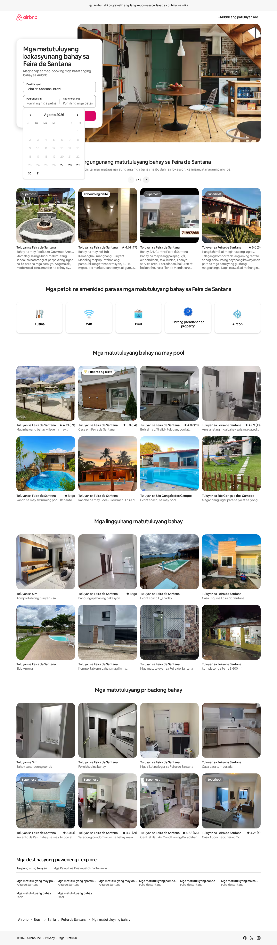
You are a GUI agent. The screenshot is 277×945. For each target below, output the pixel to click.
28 (70, 165)
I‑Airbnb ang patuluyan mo (238, 17)
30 (30, 173)
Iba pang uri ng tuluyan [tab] (31, 868)
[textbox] (41, 103)
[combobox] (59, 88)
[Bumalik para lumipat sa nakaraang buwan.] (30, 115)
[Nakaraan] (131, 179)
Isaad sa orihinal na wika (172, 5)
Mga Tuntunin (68, 938)
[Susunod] (146, 179)
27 (62, 165)
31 (37, 173)
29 (78, 165)
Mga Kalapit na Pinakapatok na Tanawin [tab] (80, 868)
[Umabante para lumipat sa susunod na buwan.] (77, 115)
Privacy (50, 938)
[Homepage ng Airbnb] (26, 17)
